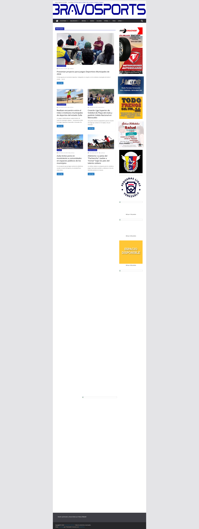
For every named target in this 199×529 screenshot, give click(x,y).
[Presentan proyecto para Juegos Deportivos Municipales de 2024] (85, 49)
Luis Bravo (71, 68)
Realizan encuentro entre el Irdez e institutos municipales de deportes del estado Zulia (70, 112)
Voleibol (90, 104)
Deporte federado (61, 65)
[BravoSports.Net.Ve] (99, 5)
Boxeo (92, 21)
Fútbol (106, 21)
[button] (67, 21)
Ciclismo (99, 21)
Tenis (114, 21)
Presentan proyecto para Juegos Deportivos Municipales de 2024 (83, 72)
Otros (120, 21)
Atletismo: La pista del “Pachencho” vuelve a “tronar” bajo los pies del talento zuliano (99, 159)
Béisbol (84, 21)
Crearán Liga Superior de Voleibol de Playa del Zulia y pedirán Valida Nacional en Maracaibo (100, 114)
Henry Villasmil (82, 517)
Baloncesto (74, 21)
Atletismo (63, 21)
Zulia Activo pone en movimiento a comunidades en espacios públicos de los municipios (69, 159)
